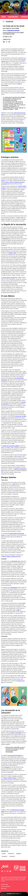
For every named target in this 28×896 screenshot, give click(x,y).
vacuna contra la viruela (9, 277)
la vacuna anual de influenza (15, 755)
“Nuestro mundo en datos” (9, 778)
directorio (3, 888)
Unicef (3, 180)
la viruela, (16, 205)
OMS (22, 547)
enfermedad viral (15, 561)
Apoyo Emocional (13, 16)
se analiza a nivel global (15, 732)
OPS (20, 456)
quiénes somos (4, 884)
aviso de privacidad (5, 886)
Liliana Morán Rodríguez (13, 30)
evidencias (7, 767)
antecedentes (14, 587)
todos (3, 16)
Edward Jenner (12, 252)
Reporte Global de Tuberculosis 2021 (11, 556)
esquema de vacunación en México (11, 446)
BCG (14, 484)
